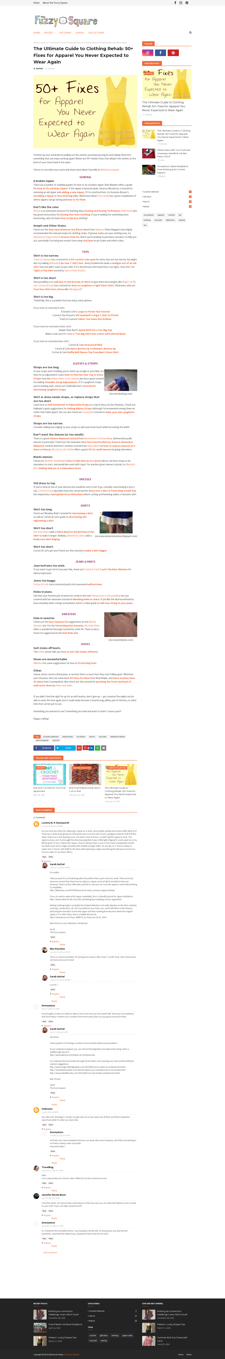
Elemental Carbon (76, 535)
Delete (51, 857)
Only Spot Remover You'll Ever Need (69, 229)
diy (180, 215)
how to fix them (76, 199)
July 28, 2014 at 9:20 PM (50, 1112)
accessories (149, 215)
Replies (47, 861)
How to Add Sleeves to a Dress (84, 460)
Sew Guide (103, 195)
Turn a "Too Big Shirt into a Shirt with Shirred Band (96, 333)
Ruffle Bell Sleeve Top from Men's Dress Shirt (93, 352)
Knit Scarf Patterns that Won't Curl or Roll (84, 789)
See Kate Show (41, 531)
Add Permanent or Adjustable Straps (68, 404)
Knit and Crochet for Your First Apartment (49, 789)
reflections (170, 220)
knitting (147, 220)
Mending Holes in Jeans (86, 599)
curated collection (50, 736)
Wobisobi (54, 263)
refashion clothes (117, 736)
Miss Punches (57, 948)
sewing (182, 220)
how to (92, 736)
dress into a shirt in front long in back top (112, 490)
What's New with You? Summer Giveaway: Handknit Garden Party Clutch (174, 153)
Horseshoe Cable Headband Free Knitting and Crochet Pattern (172, 169)
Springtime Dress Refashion (67, 494)
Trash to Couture (42, 259)
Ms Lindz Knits (92, 625)
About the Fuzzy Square (55, 2)
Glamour (99, 229)
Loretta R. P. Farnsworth (55, 822)
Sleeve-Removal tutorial (64, 438)
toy (145, 225)
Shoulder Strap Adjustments (61, 382)
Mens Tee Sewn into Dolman (95, 319)
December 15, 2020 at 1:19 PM (52, 1226)
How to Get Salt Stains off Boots (79, 651)
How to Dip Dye (69, 218)
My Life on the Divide (63, 449)
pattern (167, 206)
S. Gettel (38, 68)
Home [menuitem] (36, 32)
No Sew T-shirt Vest (72, 263)
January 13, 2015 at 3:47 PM (60, 952)
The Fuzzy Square (71, 1354)
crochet (171, 215)
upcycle (44, 42)
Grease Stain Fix (70, 236)
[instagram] (181, 3)
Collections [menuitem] (96, 32)
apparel (161, 215)
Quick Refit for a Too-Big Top (95, 330)
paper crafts (127, 1335)
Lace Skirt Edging (50, 539)
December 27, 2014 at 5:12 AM (52, 1170)
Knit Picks (67, 633)
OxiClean (88, 240)
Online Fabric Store (60, 378)
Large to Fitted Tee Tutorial (94, 311)
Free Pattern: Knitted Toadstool (65, 1324)
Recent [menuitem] (48, 32)
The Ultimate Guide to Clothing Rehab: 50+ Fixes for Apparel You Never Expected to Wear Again (120, 792)
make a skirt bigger (96, 550)
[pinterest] (187, 3)
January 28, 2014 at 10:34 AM (52, 826)
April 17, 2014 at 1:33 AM (50, 1009)
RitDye (37, 210)
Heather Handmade (54, 460)
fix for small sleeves (99, 449)
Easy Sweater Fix (58, 621)
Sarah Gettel (57, 864)
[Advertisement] (72, 726)
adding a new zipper (72, 192)
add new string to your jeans (116, 603)
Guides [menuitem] (80, 32)
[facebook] (175, 3)
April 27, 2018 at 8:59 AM (50, 1198)
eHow (41, 651)
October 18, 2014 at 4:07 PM (60, 1135)
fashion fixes (68, 736)
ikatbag (75, 378)
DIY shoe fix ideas (80, 678)
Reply (44, 857)
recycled (102, 736)
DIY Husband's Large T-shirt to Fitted (97, 315)
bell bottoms (94, 584)
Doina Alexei (93, 445)
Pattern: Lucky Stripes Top (62, 1337)
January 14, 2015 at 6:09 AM (60, 980)
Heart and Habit (64, 685)
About (189, 1354)
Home (36, 2)
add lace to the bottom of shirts (72, 281)
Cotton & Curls (46, 285)
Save (86, 747)
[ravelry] (186, 53)
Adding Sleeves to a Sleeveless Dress (60, 468)
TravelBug (47, 1167)
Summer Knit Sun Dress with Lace (172, 1339)
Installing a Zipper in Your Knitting (52, 195)
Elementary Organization (46, 236)
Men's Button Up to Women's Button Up (93, 348)
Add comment (50, 1252)
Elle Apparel (75, 289)
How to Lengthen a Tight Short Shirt (93, 285)
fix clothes (81, 736)
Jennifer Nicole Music (54, 1194)
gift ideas (167, 196)
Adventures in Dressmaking (98, 438)
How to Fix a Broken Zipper (52, 188)
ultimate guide (42, 740)
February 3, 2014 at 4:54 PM (60, 867)
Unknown (47, 1108)
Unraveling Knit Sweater (69, 625)
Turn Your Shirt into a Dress (49, 289)
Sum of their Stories (75, 270)
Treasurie (87, 412)
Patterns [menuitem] (65, 32)
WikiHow (37, 663)
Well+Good (126, 210)
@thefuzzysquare (110, 169)
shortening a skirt (82, 513)
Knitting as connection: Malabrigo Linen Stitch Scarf (64, 1313)
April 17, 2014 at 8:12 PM (59, 1032)
